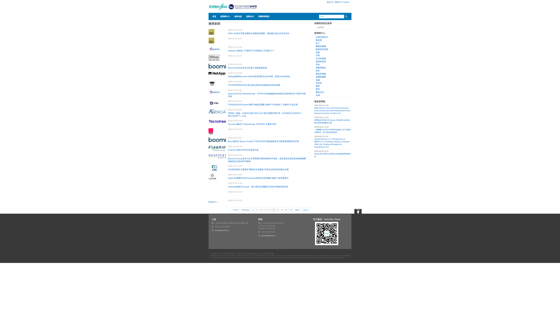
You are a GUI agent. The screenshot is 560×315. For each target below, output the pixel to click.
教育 (318, 89)
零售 (318, 64)
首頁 (214, 16)
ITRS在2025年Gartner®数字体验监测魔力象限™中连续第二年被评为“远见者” (263, 104)
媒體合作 (250, 16)
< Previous (245, 210)
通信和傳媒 (321, 74)
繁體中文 (338, 2)
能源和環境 (321, 61)
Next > (297, 210)
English (346, 2)
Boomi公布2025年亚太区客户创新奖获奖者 (247, 68)
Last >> (306, 210)
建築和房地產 (322, 49)
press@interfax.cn (222, 230)
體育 (318, 86)
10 (286, 210)
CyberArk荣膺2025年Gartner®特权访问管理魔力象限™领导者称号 (258, 178)
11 (291, 210)
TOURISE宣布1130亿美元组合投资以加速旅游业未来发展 (254, 85)
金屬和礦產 (321, 77)
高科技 (319, 83)
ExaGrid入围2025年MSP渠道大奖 (243, 150)
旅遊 (318, 52)
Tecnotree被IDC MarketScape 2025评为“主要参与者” (252, 124)
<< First (235, 210)
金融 (318, 80)
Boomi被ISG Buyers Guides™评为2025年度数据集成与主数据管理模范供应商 (263, 141)
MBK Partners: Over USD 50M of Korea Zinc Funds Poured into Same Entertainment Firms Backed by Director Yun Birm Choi (332, 110)
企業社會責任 (322, 37)
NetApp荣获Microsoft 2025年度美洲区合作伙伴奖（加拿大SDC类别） (260, 76)
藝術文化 (320, 92)
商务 (318, 71)
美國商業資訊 (264, 16)
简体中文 (330, 2)
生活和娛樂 (321, 58)
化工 (318, 43)
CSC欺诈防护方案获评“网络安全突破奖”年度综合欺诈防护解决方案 (258, 169)
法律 (318, 95)
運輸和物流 (321, 67)
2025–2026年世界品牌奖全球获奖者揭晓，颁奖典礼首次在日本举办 (258, 33)
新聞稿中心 (225, 16)
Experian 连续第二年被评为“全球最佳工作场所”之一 (251, 50)
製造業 (319, 40)
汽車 (318, 55)
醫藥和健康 (321, 46)
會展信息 (238, 16)
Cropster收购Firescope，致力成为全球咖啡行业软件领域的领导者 (258, 187)
